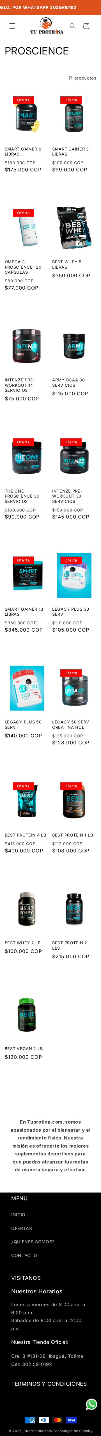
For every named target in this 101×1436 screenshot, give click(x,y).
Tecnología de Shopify (73, 1431)
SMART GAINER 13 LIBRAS (24, 612)
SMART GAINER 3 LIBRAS (70, 151)
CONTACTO (24, 1255)
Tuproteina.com (38, 1431)
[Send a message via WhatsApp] (91, 1404)
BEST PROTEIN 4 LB (25, 835)
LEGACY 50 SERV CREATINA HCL (70, 724)
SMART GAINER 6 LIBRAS (23, 151)
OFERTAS (21, 1228)
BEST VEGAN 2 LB (24, 1048)
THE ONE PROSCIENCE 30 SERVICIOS (22, 496)
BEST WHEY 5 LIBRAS (67, 264)
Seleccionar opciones (26, 185)
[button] (12, 26)
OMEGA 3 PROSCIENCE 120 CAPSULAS (23, 266)
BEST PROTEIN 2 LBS (69, 945)
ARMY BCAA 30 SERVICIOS (68, 382)
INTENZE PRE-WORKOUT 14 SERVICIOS (20, 385)
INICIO (18, 1214)
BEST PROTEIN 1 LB (72, 835)
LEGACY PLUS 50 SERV (23, 724)
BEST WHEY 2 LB (23, 942)
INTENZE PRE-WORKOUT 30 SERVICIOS (67, 496)
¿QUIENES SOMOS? (33, 1241)
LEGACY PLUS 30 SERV (70, 612)
